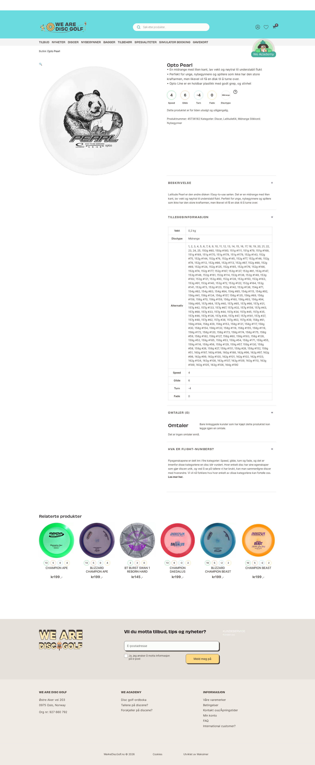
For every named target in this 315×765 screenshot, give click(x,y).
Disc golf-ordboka (133, 700)
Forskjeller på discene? (136, 710)
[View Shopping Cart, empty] (274, 27)
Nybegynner (91, 42)
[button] (40, 64)
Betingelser (210, 705)
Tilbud (44, 42)
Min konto (210, 715)
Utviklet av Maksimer (195, 754)
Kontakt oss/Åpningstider (220, 710)
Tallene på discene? (134, 705)
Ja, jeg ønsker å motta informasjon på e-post (149, 657)
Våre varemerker (214, 700)
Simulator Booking (174, 42)
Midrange (243, 118)
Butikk (42, 51)
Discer (73, 42)
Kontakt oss (229, 634)
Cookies (157, 754)
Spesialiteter (146, 42)
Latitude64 (229, 118)
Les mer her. (175, 476)
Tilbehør (125, 42)
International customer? (219, 726)
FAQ (206, 721)
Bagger (109, 42)
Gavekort (200, 42)
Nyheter (58, 42)
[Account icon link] (257, 27)
